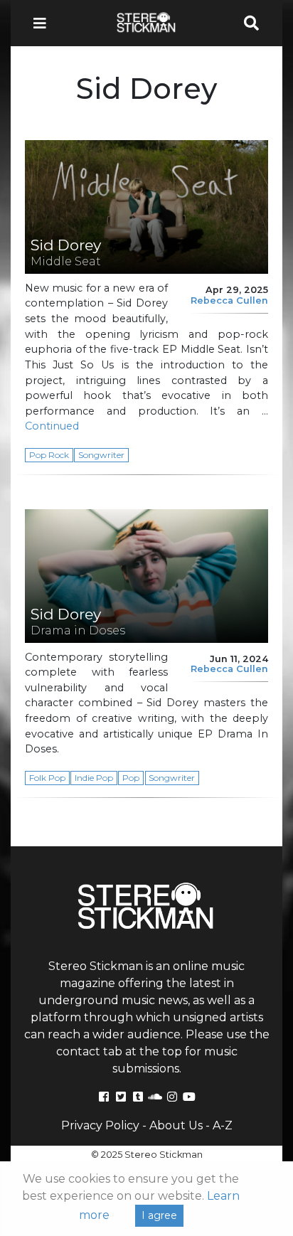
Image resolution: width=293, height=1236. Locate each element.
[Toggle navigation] (44, 23)
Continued (52, 426)
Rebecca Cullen (229, 300)
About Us (176, 1125)
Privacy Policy (100, 1125)
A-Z (223, 1125)
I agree (159, 1215)
